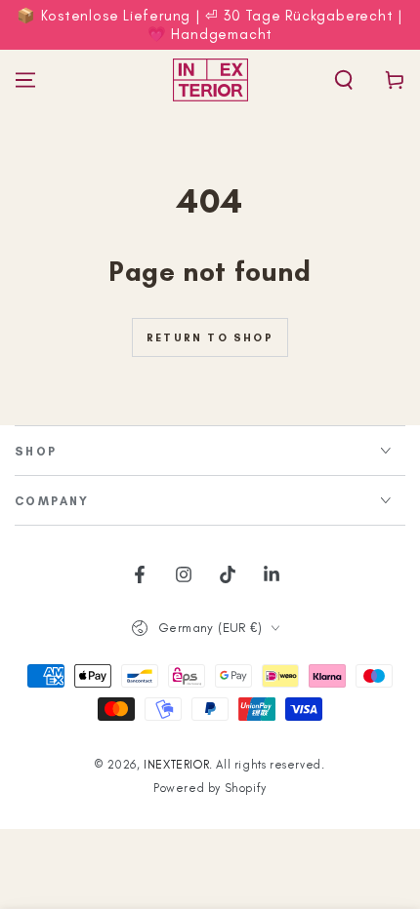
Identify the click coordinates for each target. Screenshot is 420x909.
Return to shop (210, 338)
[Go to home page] (210, 80)
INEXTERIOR (176, 764)
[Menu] (25, 80)
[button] (343, 80)
